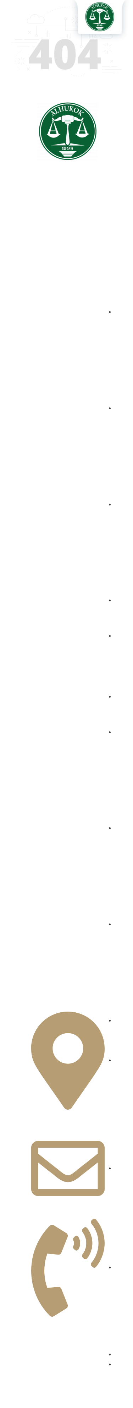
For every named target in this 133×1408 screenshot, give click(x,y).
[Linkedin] (67, 224)
